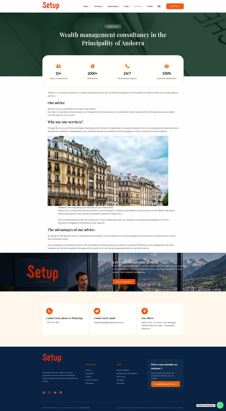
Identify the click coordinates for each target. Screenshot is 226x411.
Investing (97, 6)
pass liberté (86, 408)
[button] (89, 6)
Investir (88, 377)
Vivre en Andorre (91, 380)
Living (126, 6)
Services (137, 6)
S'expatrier (89, 373)
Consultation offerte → (165, 384)
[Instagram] (49, 393)
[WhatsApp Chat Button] (220, 405)
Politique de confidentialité (127, 373)
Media (150, 6)
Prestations (89, 383)
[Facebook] (43, 393)
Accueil (88, 370)
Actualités (120, 380)
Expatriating (112, 6)
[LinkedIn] (60, 393)
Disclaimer (120, 383)
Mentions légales (123, 370)
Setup (85, 6)
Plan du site (121, 377)
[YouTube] (55, 393)
